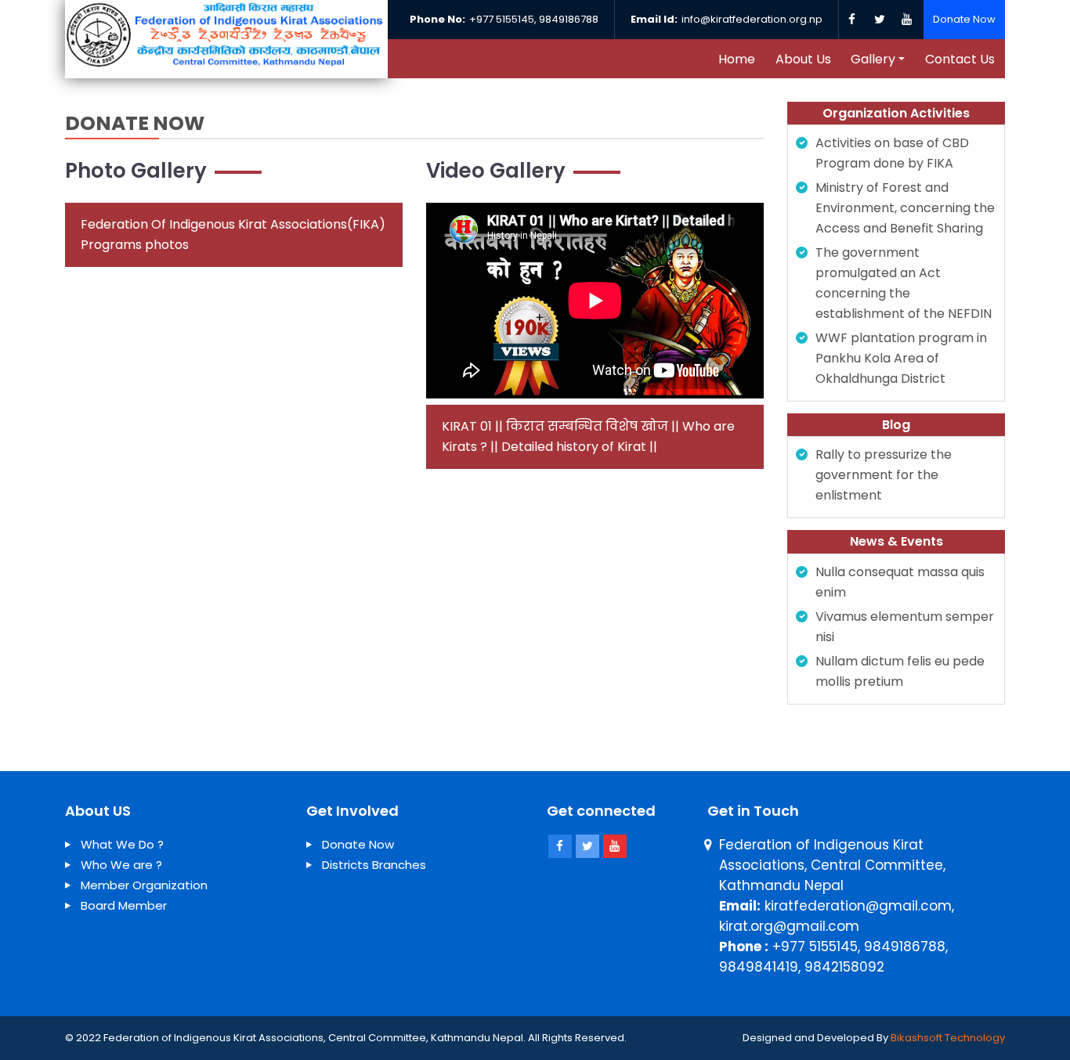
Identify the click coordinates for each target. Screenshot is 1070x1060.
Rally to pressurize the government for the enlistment (883, 474)
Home (736, 59)
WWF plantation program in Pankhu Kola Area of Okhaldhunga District (901, 358)
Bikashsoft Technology (948, 1037)
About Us (803, 59)
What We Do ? (122, 844)
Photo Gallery (136, 171)
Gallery (873, 59)
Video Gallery (496, 171)
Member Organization (144, 885)
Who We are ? (121, 864)
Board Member (124, 905)
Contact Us (960, 59)
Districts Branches (374, 864)
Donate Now (964, 19)
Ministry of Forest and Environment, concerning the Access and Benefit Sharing (905, 207)
